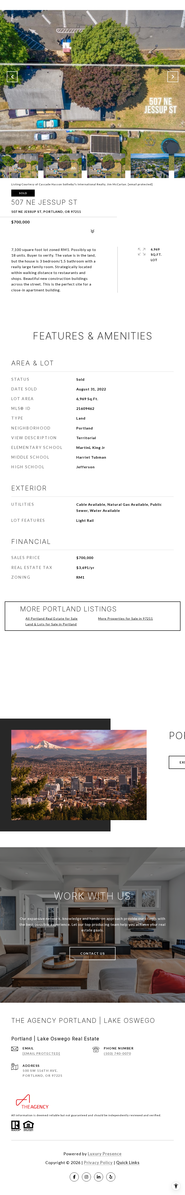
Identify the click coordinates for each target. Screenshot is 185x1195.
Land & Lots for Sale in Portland (51, 624)
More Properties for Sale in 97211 (125, 618)
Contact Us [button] (92, 953)
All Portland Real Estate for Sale (51, 618)
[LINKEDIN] (98, 1176)
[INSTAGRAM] (86, 1176)
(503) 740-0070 (117, 1053)
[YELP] (110, 1176)
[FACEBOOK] (74, 1176)
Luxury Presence (105, 1153)
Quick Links (128, 1162)
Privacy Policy (98, 1162)
